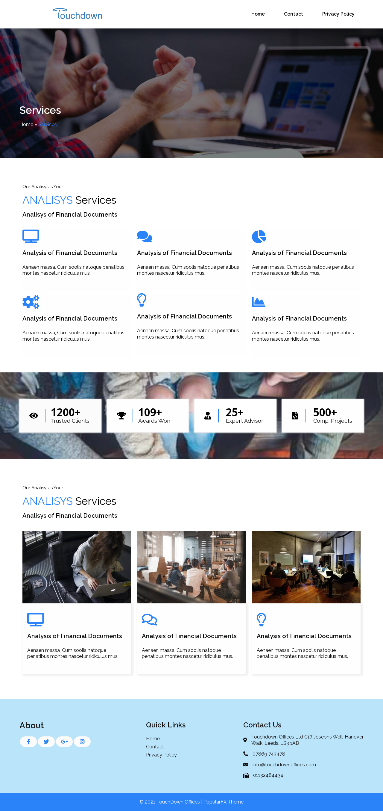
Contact (293, 14)
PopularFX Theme (223, 802)
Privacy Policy (338, 14)
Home (258, 14)
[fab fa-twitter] (46, 741)
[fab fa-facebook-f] (28, 741)
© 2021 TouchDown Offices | (171, 802)
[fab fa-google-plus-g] (64, 741)
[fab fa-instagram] (82, 741)
